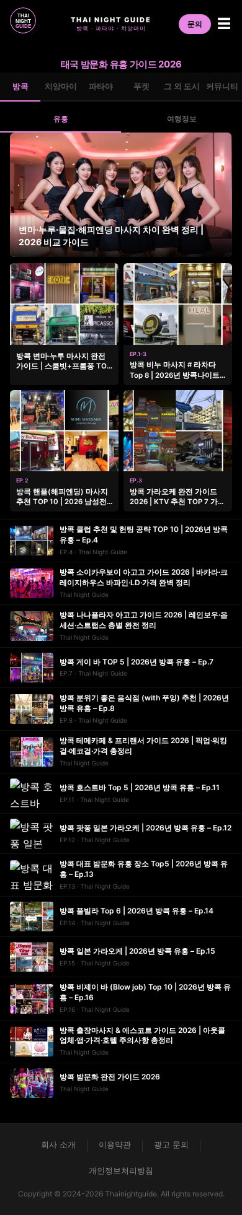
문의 (194, 23)
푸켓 (141, 86)
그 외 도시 (182, 86)
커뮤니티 (222, 86)
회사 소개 (58, 1144)
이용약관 (115, 1144)
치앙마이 (61, 86)
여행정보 (182, 118)
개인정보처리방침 (121, 1170)
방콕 (20, 86)
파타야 (101, 86)
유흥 (60, 118)
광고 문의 (171, 1144)
